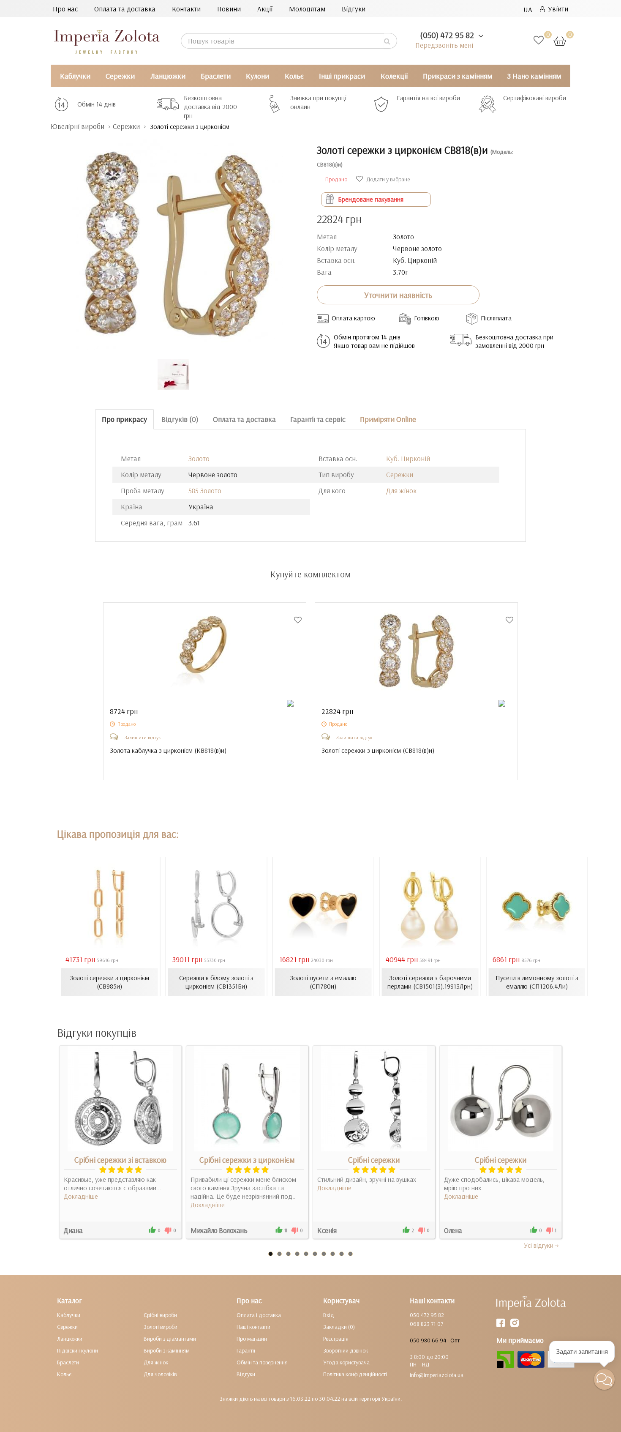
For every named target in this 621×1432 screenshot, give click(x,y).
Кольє (294, 76)
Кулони (257, 76)
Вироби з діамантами (170, 1338)
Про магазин (252, 1338)
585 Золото (204, 490)
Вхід (328, 1315)
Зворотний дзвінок (345, 1350)
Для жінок (401, 490)
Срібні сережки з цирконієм (247, 1160)
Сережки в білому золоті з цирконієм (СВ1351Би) (216, 981)
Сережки (120, 76)
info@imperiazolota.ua (436, 1375)
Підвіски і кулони (77, 1350)
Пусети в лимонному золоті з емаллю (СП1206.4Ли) (537, 981)
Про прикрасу (124, 419)
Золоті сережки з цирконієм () (377, 750)
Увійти (556, 8)
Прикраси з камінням (457, 76)
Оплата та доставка (124, 8)
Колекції (394, 76)
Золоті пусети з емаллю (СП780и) (323, 981)
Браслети (216, 76)
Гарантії (246, 1350)
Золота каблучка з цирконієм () (168, 750)
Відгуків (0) (180, 419)
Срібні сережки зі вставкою (120, 1160)
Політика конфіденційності (355, 1374)
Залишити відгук (143, 737)
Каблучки (75, 76)
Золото (199, 458)
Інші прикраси (342, 76)
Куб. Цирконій (408, 458)
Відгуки (353, 8)
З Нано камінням (534, 76)
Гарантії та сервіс (318, 419)
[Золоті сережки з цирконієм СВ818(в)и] (177, 240)
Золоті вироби (160, 1327)
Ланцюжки (167, 76)
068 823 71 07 (426, 1324)
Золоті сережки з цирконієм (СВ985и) (109, 981)
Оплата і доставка (259, 1315)
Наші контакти (253, 1327)
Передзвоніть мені (444, 45)
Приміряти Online (388, 419)
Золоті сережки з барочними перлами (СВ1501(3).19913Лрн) (430, 981)
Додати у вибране (387, 179)
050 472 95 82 (427, 1315)
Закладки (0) (339, 1327)
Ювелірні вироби (77, 126)
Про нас (65, 8)
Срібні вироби (160, 1315)
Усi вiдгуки (538, 1245)
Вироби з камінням (167, 1350)
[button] (604, 1379)
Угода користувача (346, 1362)
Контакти (186, 8)
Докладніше (81, 1196)
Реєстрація (336, 1338)
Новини (229, 8)
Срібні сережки (374, 1160)
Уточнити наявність (398, 295)
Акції (264, 8)
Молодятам (307, 8)
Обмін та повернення (262, 1362)
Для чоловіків (160, 1374)
